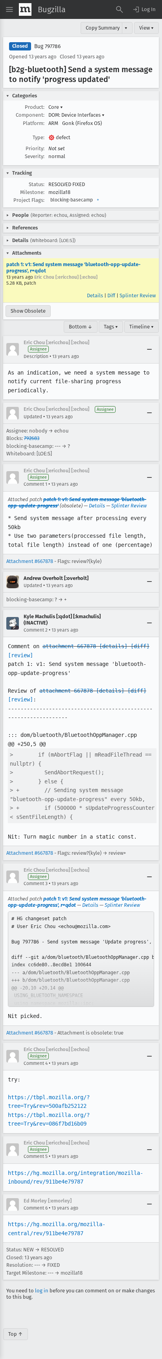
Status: (36, 184)
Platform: (33, 123)
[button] (144, 9)
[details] (113, 646)
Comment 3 (36, 883)
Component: (30, 115)
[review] (20, 655)
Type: (38, 137)
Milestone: (32, 192)
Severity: (34, 156)
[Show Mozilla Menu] (25, 9)
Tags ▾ (111, 327)
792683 (31, 438)
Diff (111, 295)
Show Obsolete (28, 311)
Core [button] (55, 107)
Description (36, 356)
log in (41, 1291)
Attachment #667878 (29, 561)
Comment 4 (36, 1063)
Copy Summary (103, 28)
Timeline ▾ (141, 327)
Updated (33, 416)
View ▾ (146, 28)
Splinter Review (138, 295)
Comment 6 (36, 1208)
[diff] (140, 646)
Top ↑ (15, 1334)
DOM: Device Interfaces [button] (76, 115)
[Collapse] (149, 349)
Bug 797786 (47, 46)
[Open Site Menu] (9, 9)
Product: (34, 107)
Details (95, 295)
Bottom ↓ (80, 327)
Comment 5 (36, 1156)
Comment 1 (35, 484)
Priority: (35, 148)
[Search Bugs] (119, 9)
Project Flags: (28, 200)
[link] (81, 959)
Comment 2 (36, 630)
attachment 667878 (69, 646)
